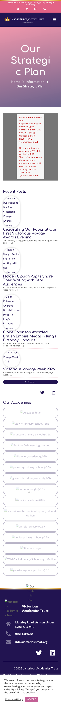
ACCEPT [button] (31, 699)
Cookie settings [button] (14, 699)
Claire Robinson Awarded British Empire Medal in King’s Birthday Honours (29, 336)
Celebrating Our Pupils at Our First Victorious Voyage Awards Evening (30, 233)
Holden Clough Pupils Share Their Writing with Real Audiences (28, 280)
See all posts (29, 382)
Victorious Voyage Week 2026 (29, 369)
